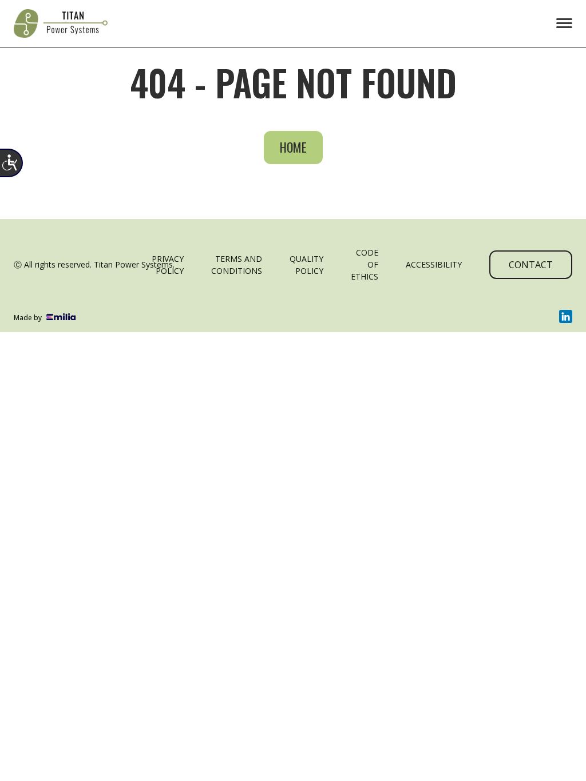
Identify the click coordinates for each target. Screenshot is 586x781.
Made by (28, 317)
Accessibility (434, 264)
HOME (293, 147)
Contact (531, 264)
